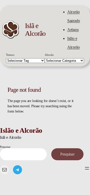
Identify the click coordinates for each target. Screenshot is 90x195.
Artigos (73, 30)
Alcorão (49, 54)
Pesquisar (5, 146)
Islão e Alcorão (21, 130)
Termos (10, 54)
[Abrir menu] (87, 168)
